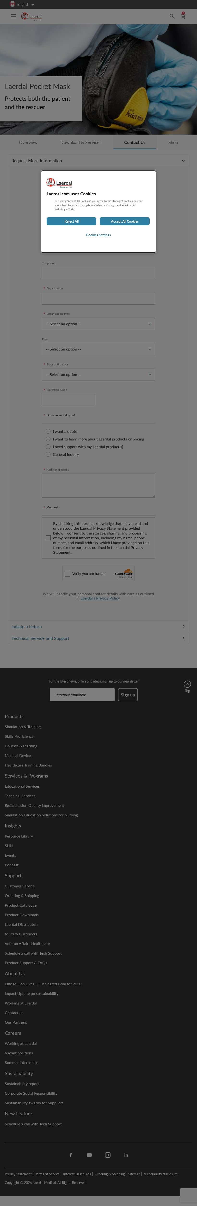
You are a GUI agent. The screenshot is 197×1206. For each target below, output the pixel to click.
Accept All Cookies (125, 221)
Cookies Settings (98, 234)
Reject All (72, 221)
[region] (98, 211)
